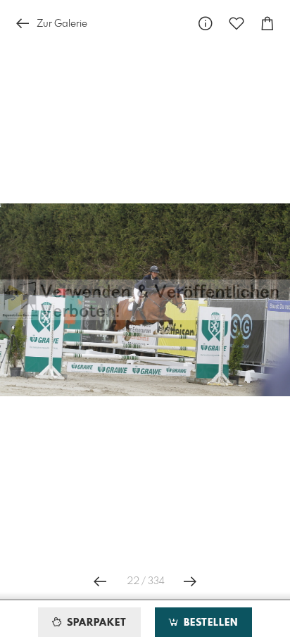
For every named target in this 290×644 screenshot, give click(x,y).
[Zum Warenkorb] (267, 23)
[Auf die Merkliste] (236, 23)
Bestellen (209, 623)
